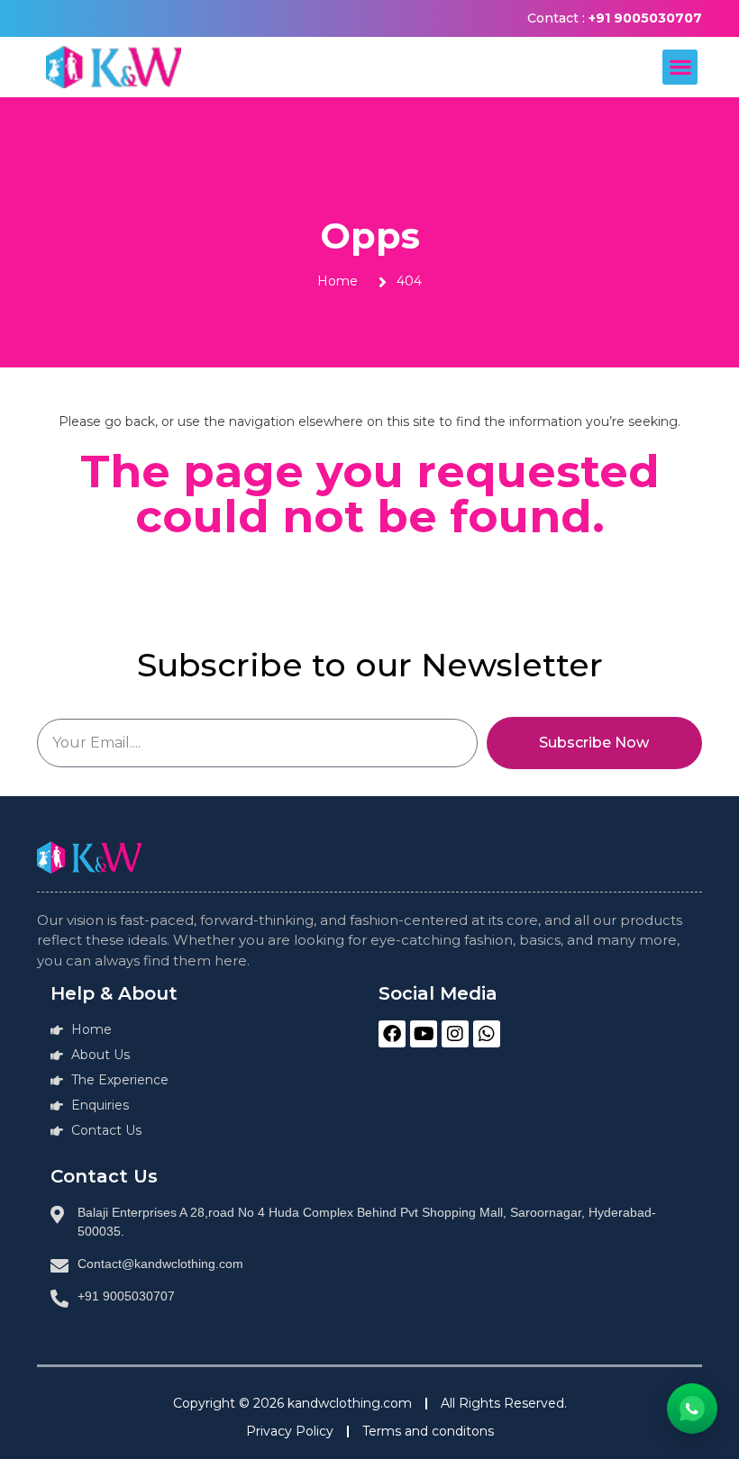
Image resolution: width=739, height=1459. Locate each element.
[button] (680, 67)
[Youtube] (423, 1033)
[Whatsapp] (486, 1033)
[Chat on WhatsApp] (692, 1408)
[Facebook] (392, 1033)
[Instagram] (455, 1033)
